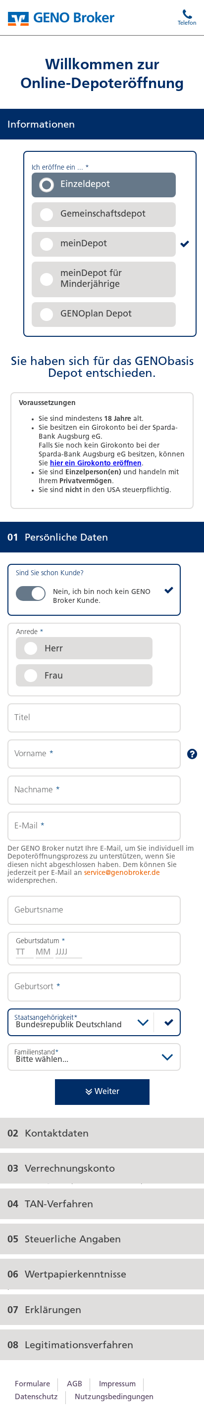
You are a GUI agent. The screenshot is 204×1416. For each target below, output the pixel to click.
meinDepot (83, 244)
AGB (74, 1384)
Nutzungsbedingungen (114, 1397)
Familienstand (36, 1052)
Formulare (32, 1384)
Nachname (37, 790)
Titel (22, 718)
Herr (54, 649)
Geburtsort (37, 987)
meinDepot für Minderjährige (91, 279)
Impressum (117, 1384)
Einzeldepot (85, 185)
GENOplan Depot (96, 314)
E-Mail (29, 826)
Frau (54, 676)
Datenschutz (36, 1397)
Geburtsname (38, 910)
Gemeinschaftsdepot (103, 214)
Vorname (33, 754)
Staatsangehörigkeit (46, 1018)
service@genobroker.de (122, 873)
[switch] (94, 590)
